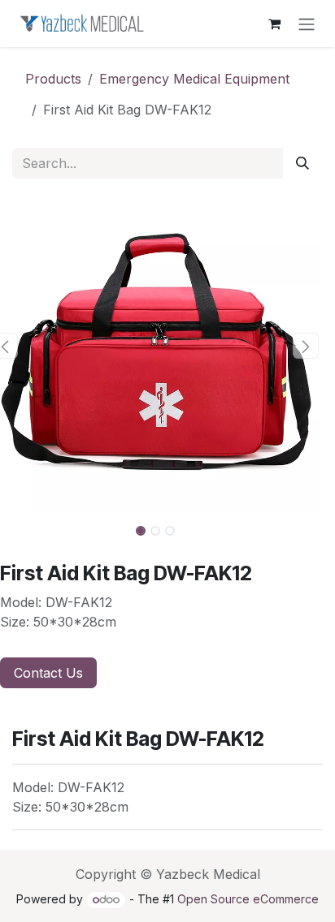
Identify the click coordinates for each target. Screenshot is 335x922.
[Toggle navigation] (306, 23)
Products (53, 79)
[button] (306, 346)
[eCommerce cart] (274, 23)
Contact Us (48, 673)
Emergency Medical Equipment (194, 79)
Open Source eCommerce (248, 899)
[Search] (302, 163)
